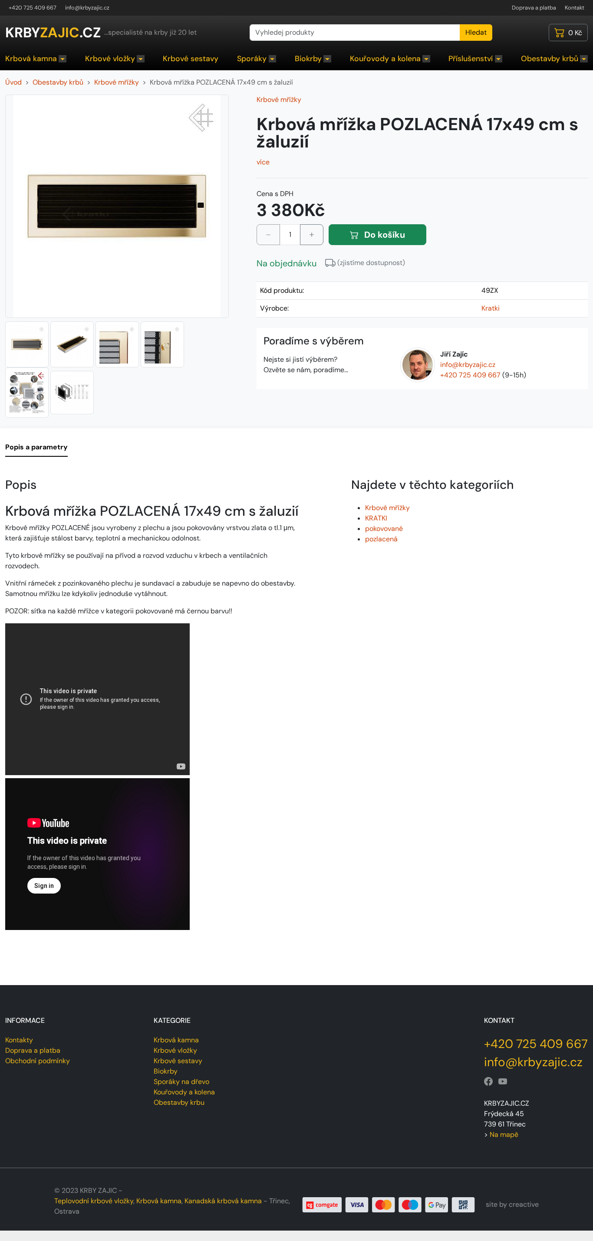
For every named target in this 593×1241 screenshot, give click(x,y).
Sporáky (252, 58)
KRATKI (376, 518)
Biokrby (308, 58)
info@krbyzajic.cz (87, 7)
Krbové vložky (110, 58)
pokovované (384, 528)
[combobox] (355, 32)
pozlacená (381, 539)
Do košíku (383, 234)
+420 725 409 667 (32, 7)
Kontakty (19, 1040)
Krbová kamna (31, 58)
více (263, 162)
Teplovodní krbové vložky (93, 1200)
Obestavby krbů (549, 58)
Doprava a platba (534, 7)
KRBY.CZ (53, 32)
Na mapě (504, 1134)
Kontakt (574, 7)
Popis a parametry (36, 447)
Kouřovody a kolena (385, 58)
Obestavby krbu (179, 1102)
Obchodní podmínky (37, 1060)
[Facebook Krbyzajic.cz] (488, 1081)
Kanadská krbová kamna (223, 1200)
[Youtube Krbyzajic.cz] (502, 1081)
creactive (524, 1204)
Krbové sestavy (190, 58)
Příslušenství (470, 58)
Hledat (476, 32)
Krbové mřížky (279, 99)
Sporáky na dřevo (181, 1081)
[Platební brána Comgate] (388, 1203)
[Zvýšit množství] (311, 234)
